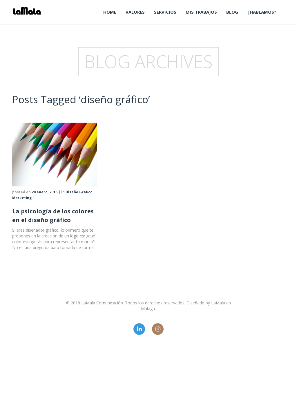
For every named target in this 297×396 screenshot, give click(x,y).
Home (109, 12)
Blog (232, 12)
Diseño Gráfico (79, 192)
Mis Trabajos (201, 12)
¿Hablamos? (261, 12)
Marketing (22, 197)
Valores (135, 12)
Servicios (165, 12)
